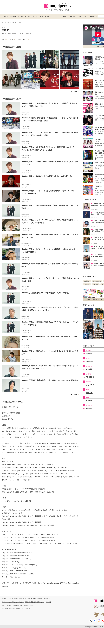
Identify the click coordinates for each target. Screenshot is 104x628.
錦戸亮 (87, 284)
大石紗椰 (95, 284)
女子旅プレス (92, 16)
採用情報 (33, 598)
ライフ (41, 16)
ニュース (5, 16)
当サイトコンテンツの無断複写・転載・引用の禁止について (18, 605)
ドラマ (79, 16)
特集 (64, 16)
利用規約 (21, 598)
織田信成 (86, 281)
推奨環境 (27, 598)
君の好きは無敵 (97, 281)
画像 (3, 39)
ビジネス (48, 16)
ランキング (71, 16)
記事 (11, 39)
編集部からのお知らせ (43, 598)
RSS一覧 (48, 602)
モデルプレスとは (13, 598)
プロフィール (22, 39)
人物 (84, 16)
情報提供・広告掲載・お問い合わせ (34, 602)
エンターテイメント (24, 16)
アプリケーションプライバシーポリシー (13, 602)
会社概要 (4, 598)
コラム (34, 16)
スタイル (13, 16)
